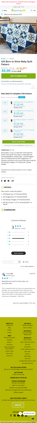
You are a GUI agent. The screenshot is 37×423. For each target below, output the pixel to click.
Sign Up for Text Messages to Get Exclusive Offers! (18, 369)
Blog (9, 327)
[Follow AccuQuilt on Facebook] (11, 417)
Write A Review (18, 253)
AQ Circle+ (27, 331)
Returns (9, 342)
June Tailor (27, 351)
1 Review (11, 58)
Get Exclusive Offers (18, 367)
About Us (9, 323)
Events (9, 330)
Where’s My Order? (9, 337)
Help (9, 336)
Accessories (27, 347)
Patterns (27, 354)
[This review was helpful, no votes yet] (30, 303)
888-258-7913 (19, 7)
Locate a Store (9, 351)
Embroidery (27, 356)
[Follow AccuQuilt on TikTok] (26, 417)
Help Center (9, 353)
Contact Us (9, 356)
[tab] (18, 187)
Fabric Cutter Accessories (27, 342)
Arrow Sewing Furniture (27, 349)
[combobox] (18, 14)
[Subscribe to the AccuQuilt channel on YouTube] (18, 417)
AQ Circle (27, 323)
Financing (9, 344)
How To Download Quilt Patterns (9, 348)
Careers (9, 332)
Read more (21, 296)
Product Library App (18, 374)
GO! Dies (27, 344)
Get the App (18, 373)
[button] (17, 54)
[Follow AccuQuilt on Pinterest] (22, 417)
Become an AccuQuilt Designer (18, 387)
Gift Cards (27, 358)
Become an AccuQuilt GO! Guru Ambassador (18, 390)
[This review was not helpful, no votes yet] (33, 303)
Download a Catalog (18, 378)
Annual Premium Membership (27, 333)
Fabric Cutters (27, 340)
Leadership (9, 325)
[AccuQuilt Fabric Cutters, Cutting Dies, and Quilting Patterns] (18, 10)
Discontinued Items (27, 363)
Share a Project (27, 327)
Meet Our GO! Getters (18, 385)
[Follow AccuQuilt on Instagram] (14, 417)
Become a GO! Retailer (18, 383)
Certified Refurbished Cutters (27, 361)
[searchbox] (10, 261)
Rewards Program (27, 325)
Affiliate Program (18, 392)
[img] (1, 58)
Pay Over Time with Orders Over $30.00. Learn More (16, 84)
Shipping (9, 340)
